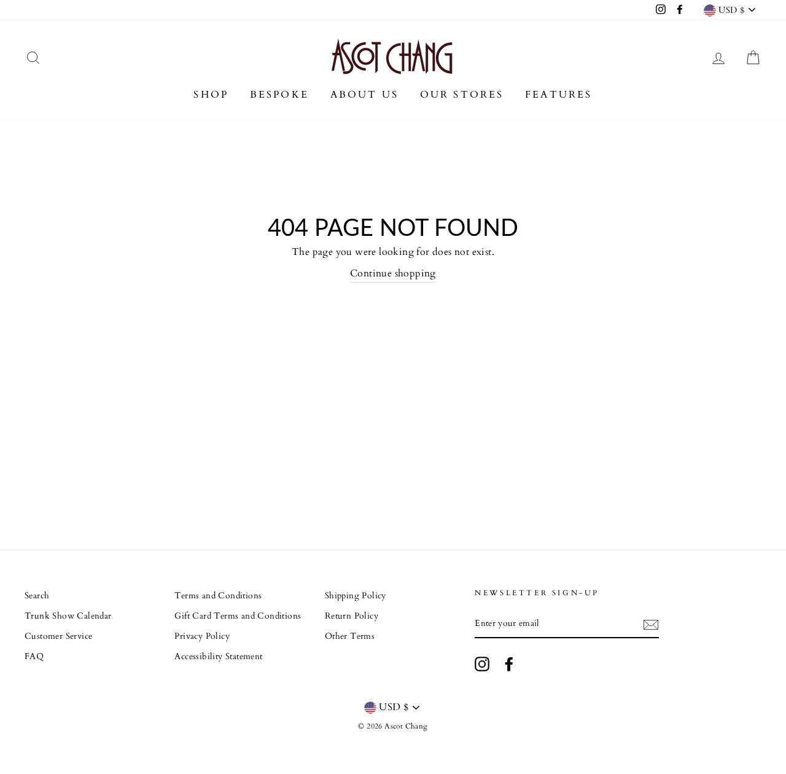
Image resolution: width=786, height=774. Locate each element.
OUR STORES (462, 94)
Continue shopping (393, 273)
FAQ (34, 656)
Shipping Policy (355, 595)
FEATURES (559, 94)
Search (37, 595)
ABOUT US (364, 94)
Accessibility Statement (218, 656)
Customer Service (58, 636)
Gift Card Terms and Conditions (237, 616)
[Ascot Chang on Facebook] (509, 664)
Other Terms (350, 636)
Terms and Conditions (218, 595)
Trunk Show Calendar (68, 616)
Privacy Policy (202, 636)
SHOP (210, 94)
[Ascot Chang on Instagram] (482, 664)
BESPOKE (279, 94)
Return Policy (351, 616)
